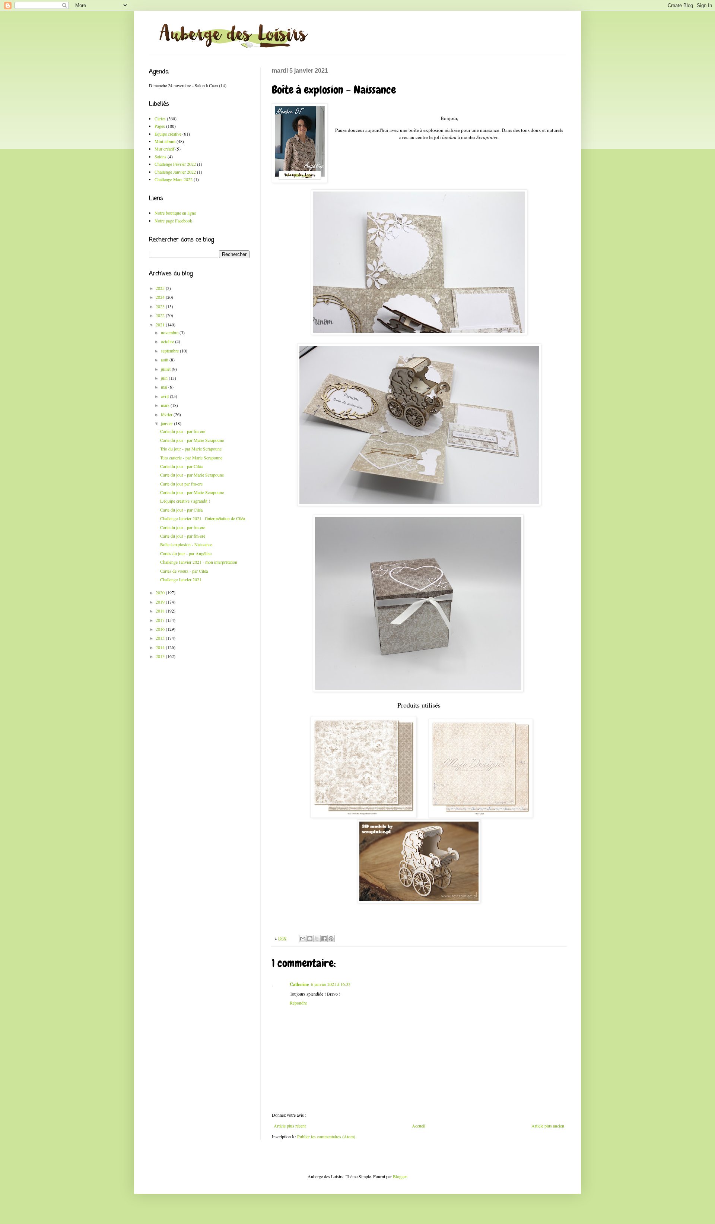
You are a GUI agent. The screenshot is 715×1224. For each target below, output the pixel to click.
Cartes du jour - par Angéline (186, 553)
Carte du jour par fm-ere (181, 484)
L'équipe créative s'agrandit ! (185, 501)
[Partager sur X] (317, 938)
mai (164, 387)
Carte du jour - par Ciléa (181, 466)
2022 (161, 315)
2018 (161, 611)
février (167, 414)
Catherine (299, 984)
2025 (161, 288)
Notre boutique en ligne (175, 213)
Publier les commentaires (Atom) (326, 1136)
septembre (170, 351)
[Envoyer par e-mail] (302, 938)
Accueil (418, 1126)
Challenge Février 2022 (175, 164)
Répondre (298, 1003)
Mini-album (165, 141)
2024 (161, 297)
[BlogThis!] (310, 938)
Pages (160, 126)
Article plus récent (290, 1126)
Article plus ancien (547, 1126)
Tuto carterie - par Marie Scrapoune (191, 458)
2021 (161, 325)
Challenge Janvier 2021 (180, 579)
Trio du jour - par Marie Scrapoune (191, 449)
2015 (161, 638)
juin (165, 378)
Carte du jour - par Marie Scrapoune (192, 440)
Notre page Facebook (173, 221)
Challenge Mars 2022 (174, 179)
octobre (168, 341)
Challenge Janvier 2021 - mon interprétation (198, 562)
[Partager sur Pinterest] (331, 938)
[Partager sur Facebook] (324, 938)
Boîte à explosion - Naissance (186, 544)
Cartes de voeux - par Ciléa (184, 571)
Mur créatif (164, 149)
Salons (160, 156)
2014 (161, 647)
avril (165, 396)
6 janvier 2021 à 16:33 (330, 984)
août (165, 360)
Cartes (160, 118)
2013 (161, 656)
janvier (167, 423)
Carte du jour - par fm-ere (182, 431)
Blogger (400, 1176)
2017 (161, 620)
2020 (161, 592)
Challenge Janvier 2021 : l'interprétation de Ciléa (202, 518)
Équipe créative (168, 134)
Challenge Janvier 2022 (175, 172)
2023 (161, 306)
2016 (161, 629)
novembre (170, 332)
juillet (166, 369)
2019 (161, 602)
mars (166, 405)
